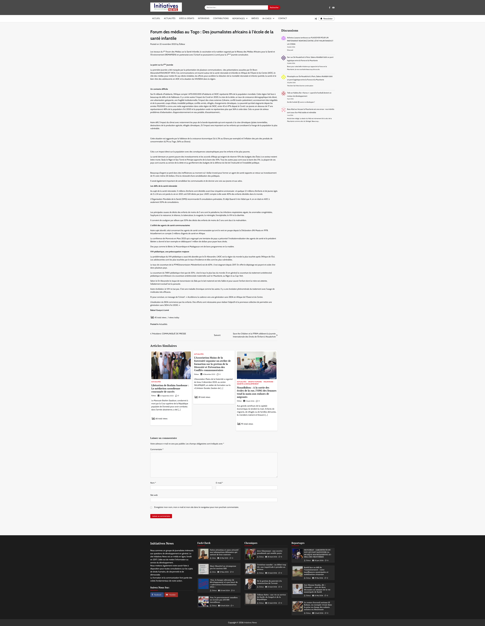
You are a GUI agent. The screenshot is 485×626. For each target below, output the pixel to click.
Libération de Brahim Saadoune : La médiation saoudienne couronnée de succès (170, 388)
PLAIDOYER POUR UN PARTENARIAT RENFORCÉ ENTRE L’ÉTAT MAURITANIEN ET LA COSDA (310, 40)
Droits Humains (255, 382)
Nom (153, 483)
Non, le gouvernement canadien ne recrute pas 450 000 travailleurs (224, 599)
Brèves (255, 18)
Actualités (169, 18)
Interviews (203, 18)
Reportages (238, 18)
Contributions (221, 18)
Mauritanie (268, 382)
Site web (154, 495)
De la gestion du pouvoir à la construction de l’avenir (269, 582)
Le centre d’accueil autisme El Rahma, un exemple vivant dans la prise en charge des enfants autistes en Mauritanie (318, 606)
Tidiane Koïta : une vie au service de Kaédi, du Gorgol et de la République (271, 597)
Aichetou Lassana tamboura (297, 37)
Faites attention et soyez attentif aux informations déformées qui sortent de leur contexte (224, 552)
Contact (282, 18)
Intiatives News (250, 622)
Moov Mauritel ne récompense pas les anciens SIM (223, 567)
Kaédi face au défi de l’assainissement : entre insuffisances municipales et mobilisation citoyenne (316, 571)
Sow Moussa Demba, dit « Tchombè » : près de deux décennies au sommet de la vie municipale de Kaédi (317, 588)
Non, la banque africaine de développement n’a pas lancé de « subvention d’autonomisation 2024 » (224, 583)
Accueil (156, 18)
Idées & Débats (186, 18)
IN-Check (266, 18)
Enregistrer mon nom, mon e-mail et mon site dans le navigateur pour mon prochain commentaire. (196, 507)
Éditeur (182, 44)
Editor (214, 558)
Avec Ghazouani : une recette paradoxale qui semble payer (269, 552)
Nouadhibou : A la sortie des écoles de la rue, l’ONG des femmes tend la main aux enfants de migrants (256, 392)
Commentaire (156, 449)
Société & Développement (248, 384)
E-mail (219, 483)
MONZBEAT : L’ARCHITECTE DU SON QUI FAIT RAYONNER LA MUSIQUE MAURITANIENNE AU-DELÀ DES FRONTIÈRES (318, 553)
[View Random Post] (316, 19)
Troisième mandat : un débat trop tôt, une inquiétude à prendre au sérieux (271, 566)
